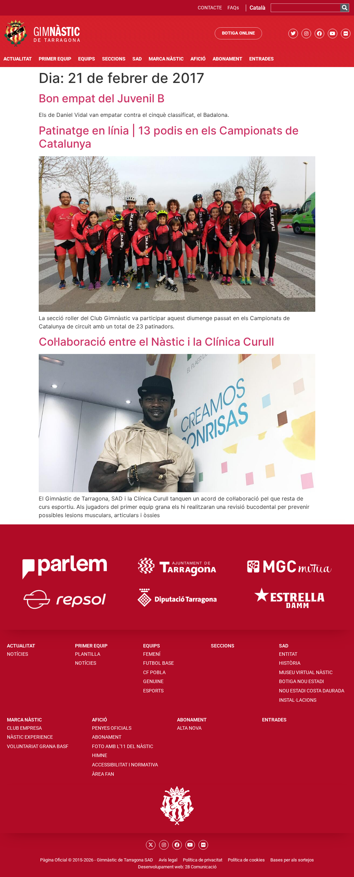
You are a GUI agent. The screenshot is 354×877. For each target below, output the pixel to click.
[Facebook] (319, 33)
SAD (137, 59)
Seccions (113, 59)
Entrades (261, 59)
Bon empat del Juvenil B (102, 98)
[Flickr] (346, 33)
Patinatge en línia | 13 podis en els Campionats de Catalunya (169, 137)
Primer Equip (55, 59)
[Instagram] (306, 33)
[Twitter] (293, 33)
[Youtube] (332, 33)
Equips (86, 59)
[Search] (344, 8)
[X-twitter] (151, 845)
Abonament (227, 59)
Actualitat (17, 59)
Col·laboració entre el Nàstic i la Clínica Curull (156, 341)
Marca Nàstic (166, 59)
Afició (198, 59)
